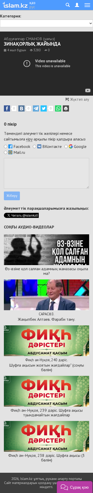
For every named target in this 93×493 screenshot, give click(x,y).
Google (80, 146)
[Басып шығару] (66, 108)
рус (32, 6)
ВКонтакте (52, 146)
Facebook (21, 146)
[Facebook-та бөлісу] (7, 108)
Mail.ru (19, 152)
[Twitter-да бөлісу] (44, 108)
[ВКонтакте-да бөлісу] (21, 108)
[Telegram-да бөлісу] (36, 108)
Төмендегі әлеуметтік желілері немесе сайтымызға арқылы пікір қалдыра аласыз (45, 136)
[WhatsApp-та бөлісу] (58, 108)
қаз (32, 2)
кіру (29, 139)
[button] (74, 487)
